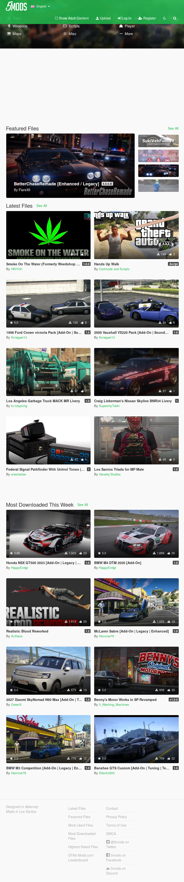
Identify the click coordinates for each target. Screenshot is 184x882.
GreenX (16, 704)
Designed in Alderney (22, 806)
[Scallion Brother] (158, 185)
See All (173, 128)
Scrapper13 (19, 337)
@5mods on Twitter (117, 844)
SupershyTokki (109, 405)
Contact (112, 808)
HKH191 (17, 269)
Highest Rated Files (83, 846)
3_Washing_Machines (114, 704)
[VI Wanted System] (158, 156)
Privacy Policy (116, 816)
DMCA (111, 833)
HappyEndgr (19, 567)
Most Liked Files (80, 825)
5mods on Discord (116, 871)
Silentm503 (107, 773)
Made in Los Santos (21, 811)
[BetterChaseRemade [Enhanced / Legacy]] (158, 170)
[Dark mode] (165, 18)
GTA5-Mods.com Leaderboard (81, 857)
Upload (105, 18)
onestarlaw (18, 474)
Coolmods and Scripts (114, 269)
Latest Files (77, 808)
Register (149, 18)
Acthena (17, 636)
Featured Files (79, 816)
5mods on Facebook (116, 857)
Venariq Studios (110, 474)
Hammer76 (106, 636)
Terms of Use (116, 825)
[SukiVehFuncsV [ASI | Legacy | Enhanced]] (158, 141)
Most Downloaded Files (82, 836)
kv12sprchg (19, 405)
